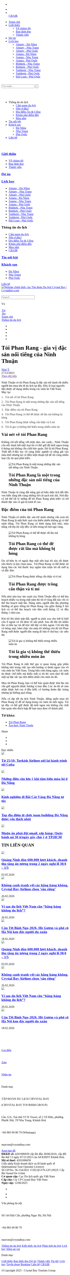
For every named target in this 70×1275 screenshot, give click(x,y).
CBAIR (13, 15)
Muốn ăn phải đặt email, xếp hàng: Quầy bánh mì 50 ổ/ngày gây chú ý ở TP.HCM (32, 835)
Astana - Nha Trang (27, 57)
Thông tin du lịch (11, 319)
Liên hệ (13, 137)
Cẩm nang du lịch (26, 105)
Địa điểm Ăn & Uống (28, 111)
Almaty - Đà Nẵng (26, 44)
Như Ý (5, 369)
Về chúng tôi (23, 28)
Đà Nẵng (21, 127)
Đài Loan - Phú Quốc (28, 76)
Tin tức (55, 1261)
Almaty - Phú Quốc (27, 50)
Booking (26, 1264)
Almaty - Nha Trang (27, 47)
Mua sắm (21, 118)
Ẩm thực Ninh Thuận (21, 725)
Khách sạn (15, 124)
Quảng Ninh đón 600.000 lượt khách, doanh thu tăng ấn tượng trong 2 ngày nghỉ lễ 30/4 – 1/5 (34, 864)
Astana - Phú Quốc (27, 60)
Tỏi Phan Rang (17, 722)
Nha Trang (22, 131)
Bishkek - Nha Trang (28, 63)
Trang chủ (14, 21)
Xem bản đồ (8, 1150)
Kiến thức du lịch (31, 1245)
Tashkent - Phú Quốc (28, 73)
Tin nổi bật (15, 121)
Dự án (12, 38)
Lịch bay (14, 41)
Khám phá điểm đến (27, 115)
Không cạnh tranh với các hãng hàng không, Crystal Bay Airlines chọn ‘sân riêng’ (34, 887)
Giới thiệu (14, 25)
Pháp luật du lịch (51, 1245)
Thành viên (22, 34)
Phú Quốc (21, 134)
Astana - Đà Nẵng (26, 54)
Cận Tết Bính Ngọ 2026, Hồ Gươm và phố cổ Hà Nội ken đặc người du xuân (35, 930)
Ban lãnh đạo (23, 31)
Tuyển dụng (13, 1264)
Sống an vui (13, 1249)
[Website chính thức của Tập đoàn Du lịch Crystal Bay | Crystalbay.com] (35, 290)
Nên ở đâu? (22, 108)
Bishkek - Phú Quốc (27, 66)
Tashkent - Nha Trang (28, 70)
